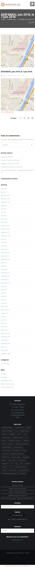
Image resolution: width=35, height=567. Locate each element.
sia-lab (4, 470)
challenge (12, 434)
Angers (29, 427)
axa (16, 431)
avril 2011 (3, 320)
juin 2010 (3, 347)
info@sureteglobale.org (18, 404)
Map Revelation (16, 457)
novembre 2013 (5, 252)
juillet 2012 (4, 289)
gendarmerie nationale (22, 444)
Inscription (4, 374)
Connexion (4, 377)
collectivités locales (17, 437)
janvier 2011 (4, 330)
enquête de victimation (14, 441)
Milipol (3, 460)
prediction (4, 467)
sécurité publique (24, 470)
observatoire (22, 460)
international (5, 457)
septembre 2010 (5, 343)
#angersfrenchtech (7, 427)
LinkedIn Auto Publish (10, 566)
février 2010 (4, 350)
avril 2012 (3, 300)
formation (10, 444)
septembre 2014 (5, 236)
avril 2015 (3, 215)
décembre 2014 (5, 226)
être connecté (12, 139)
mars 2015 (4, 219)
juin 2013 (3, 263)
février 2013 (4, 269)
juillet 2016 (4, 189)
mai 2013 (3, 266)
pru (11, 467)
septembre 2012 (5, 283)
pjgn (17, 463)
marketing (26, 457)
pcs (12, 463)
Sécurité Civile (12, 470)
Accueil (3, 19)
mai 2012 (3, 296)
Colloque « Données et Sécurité (10, 160)
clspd (25, 434)
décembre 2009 (5, 353)
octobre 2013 (5, 256)
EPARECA (26, 441)
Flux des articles (7, 380)
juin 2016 (3, 192)
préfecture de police (20, 467)
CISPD (19, 434)
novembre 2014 (5, 229)
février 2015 (4, 222)
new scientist (12, 460)
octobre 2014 (5, 232)
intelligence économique (17, 454)
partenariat (5, 463)
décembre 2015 (5, 195)
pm (21, 463)
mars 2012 (4, 303)
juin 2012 (3, 293)
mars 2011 (4, 323)
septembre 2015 (5, 202)
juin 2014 (3, 239)
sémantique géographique (9, 473)
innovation (5, 454)
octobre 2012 (5, 279)
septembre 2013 (5, 259)
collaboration (5, 437)
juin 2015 (3, 209)
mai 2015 (3, 212)
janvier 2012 (4, 306)
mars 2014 (4, 246)
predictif (27, 463)
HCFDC (24, 450)
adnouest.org (9, 112)
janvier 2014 (4, 249)
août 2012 (4, 286)
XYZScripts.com (26, 566)
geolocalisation (18, 447)
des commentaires (7, 384)
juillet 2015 (4, 205)
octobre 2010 (5, 340)
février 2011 (4, 327)
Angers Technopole (7, 431)
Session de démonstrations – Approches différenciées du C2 (17, 499)
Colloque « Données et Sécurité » (10, 163)
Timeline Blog (11, 19)
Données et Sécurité (7, 157)
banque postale (24, 431)
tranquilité (22, 473)
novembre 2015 (5, 199)
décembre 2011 (5, 310)
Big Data (4, 434)
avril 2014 (3, 242)
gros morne (16, 450)
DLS (27, 437)
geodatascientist (6, 447)
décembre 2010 (5, 333)
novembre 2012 (5, 276)
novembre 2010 (5, 337)
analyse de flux (19, 427)
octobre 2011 (5, 313)
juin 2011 (3, 316)
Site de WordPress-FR (7, 387)
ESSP (3, 444)
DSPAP (4, 441)
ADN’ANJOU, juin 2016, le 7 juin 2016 (16, 71)
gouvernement (6, 450)
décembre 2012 (5, 273)
